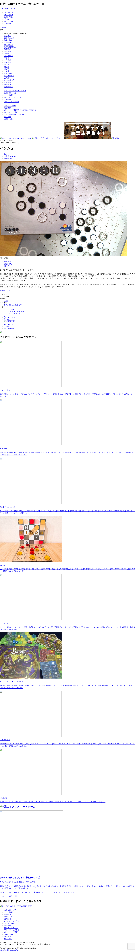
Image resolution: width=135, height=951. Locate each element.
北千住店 (7, 60)
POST (7, 319)
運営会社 (7, 936)
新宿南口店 (8, 45)
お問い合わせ (9, 119)
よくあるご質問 (10, 106)
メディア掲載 (9, 923)
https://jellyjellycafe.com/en (9, 950)
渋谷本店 (7, 36)
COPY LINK (10, 317)
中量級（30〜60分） (11, 156)
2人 (5, 154)
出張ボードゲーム (11, 928)
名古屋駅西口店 (10, 73)
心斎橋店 (7, 82)
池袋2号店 (8, 42)
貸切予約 (7, 108)
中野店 (6, 58)
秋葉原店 (7, 49)
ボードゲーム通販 (11, 112)
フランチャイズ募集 (11, 930)
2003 (6, 301)
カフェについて (10, 910)
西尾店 (6, 78)
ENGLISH (8, 939)
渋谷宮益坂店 (9, 38)
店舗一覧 (7, 914)
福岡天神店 (8, 87)
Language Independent (16, 311)
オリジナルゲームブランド (14, 114)
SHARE (13, 321)
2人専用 (11, 309)
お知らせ (7, 919)
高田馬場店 (8, 56)
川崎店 (6, 69)
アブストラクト (14, 313)
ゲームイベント (10, 917)
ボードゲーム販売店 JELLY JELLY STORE (20, 110)
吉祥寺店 (7, 62)
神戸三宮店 (8, 84)
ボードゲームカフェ (7, 8)
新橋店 (6, 53)
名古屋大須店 (9, 76)
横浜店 (6, 67)
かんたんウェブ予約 (11, 921)
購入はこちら (5, 290)
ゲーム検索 (8, 912)
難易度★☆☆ (9, 158)
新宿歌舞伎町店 (10, 47)
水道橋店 (7, 51)
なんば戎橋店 (9, 80)
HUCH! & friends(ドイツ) (13, 305)
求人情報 (7, 117)
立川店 (6, 65)
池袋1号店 (8, 40)
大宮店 (6, 71)
